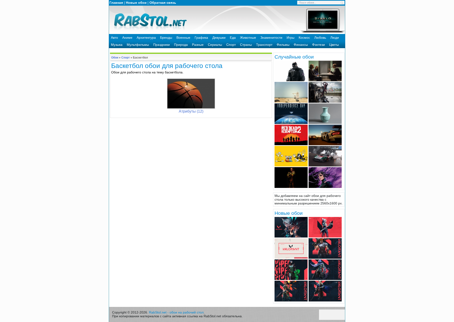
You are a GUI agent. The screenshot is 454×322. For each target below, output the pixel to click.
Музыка (116, 45)
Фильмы (283, 45)
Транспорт (264, 45)
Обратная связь (162, 2)
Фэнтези (318, 45)
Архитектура (146, 37)
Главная (116, 2)
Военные (183, 37)
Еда (233, 37)
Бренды (166, 37)
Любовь (320, 37)
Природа (181, 45)
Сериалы (215, 45)
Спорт (231, 45)
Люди (334, 37)
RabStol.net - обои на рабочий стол (176, 312)
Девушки (219, 37)
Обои (114, 57)
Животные (248, 37)
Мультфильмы (138, 45)
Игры (290, 37)
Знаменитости (271, 37)
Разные (198, 45)
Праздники (161, 45)
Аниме (127, 37)
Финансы (301, 45)
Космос (304, 37)
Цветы (334, 45)
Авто (114, 37)
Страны (246, 45)
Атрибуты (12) (191, 111)
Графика (201, 37)
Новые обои (136, 2)
